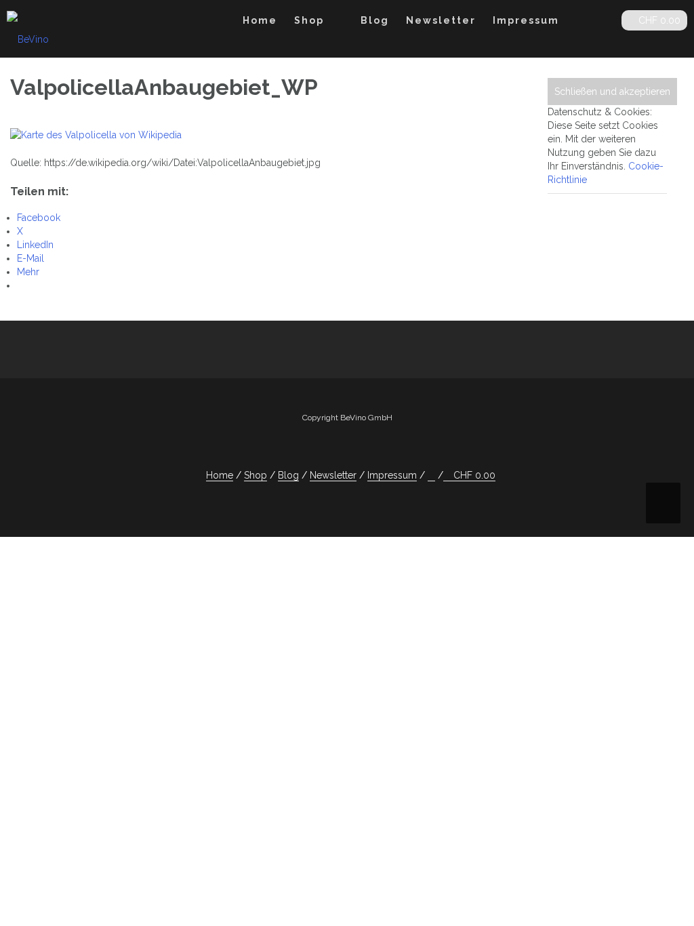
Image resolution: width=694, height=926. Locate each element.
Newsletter (441, 20)
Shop (309, 20)
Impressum (526, 20)
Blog (375, 20)
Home (260, 20)
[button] (600, 23)
